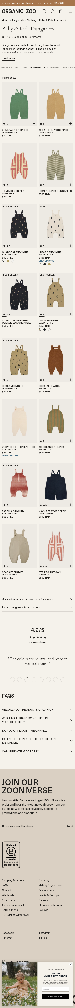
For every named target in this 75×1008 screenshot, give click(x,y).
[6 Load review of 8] (48, 679)
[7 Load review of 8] (55, 679)
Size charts (8, 900)
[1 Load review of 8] (12, 679)
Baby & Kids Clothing (24, 20)
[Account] (53, 11)
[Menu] (69, 11)
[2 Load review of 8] (19, 679)
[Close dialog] (70, 964)
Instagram (44, 933)
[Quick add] (34, 123)
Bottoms (21, 67)
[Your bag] (61, 11)
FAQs (5, 885)
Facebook (8, 933)
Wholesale (8, 895)
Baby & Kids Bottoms (51, 20)
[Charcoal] (44, 264)
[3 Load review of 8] (26, 679)
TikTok (43, 938)
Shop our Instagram (50, 905)
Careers (43, 900)
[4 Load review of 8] (34, 679)
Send (69, 826)
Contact (6, 890)
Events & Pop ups (49, 895)
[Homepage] (21, 11)
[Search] (44, 11)
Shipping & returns (13, 880)
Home (5, 20)
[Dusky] (8, 261)
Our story (44, 880)
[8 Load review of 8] (62, 679)
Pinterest (7, 938)
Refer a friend (10, 910)
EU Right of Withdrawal (15, 915)
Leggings (53, 67)
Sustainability (46, 890)
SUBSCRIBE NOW (55, 997)
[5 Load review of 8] (41, 679)
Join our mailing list (13, 905)
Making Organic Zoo (51, 885)
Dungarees (37, 67)
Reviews (43, 910)
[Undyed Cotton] (13, 261)
